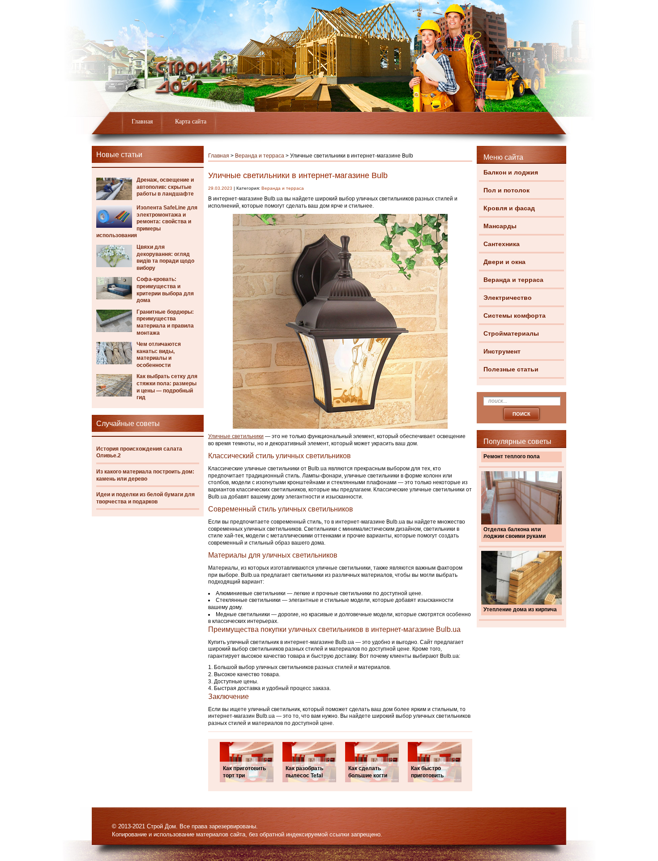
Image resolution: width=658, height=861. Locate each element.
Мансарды (500, 226)
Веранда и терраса (513, 279)
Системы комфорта (514, 315)
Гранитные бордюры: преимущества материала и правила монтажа (165, 322)
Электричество (507, 297)
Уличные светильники (236, 436)
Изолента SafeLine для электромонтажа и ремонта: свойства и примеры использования (146, 222)
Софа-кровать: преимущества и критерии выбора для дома (165, 289)
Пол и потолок (506, 190)
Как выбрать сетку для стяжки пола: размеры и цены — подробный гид (167, 387)
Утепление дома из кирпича (520, 609)
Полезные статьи (510, 369)
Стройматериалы (511, 333)
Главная (142, 121)
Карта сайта (190, 121)
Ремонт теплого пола (511, 456)
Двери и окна (504, 261)
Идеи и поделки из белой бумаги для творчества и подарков (145, 498)
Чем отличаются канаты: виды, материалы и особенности (159, 354)
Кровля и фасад (509, 208)
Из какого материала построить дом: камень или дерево (145, 475)
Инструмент (502, 351)
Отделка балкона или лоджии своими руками (514, 533)
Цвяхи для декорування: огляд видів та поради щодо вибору (165, 257)
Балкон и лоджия (510, 172)
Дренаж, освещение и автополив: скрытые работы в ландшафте (165, 187)
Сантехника (501, 243)
